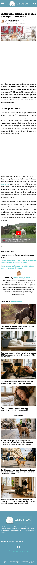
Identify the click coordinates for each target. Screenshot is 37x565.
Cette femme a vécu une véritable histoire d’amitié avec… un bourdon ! (17, 267)
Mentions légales (22, 563)
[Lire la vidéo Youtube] (18, 233)
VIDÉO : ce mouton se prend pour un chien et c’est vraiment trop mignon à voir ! (18, 262)
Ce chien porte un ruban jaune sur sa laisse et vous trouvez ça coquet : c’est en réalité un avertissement (18, 472)
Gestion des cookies (9, 563)
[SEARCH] (34, 3)
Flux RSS (31, 563)
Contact (32, 561)
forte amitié (5, 184)
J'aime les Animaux (18, 551)
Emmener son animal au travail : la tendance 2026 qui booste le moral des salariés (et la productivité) (18, 355)
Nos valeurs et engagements (11, 561)
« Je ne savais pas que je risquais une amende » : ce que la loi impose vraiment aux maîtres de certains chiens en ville (17, 442)
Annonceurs (24, 561)
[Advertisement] (18, 63)
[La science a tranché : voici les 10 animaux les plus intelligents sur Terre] (18, 314)
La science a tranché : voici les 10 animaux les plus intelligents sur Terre (17, 327)
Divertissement (17, 302)
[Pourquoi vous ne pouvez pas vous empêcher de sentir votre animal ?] (18, 396)
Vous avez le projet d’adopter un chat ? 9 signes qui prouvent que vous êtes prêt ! (17, 382)
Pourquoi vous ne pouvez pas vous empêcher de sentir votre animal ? (14, 409)
